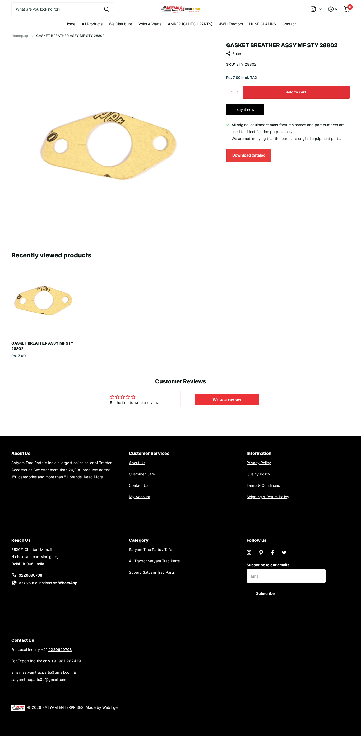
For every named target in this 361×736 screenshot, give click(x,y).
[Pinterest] (261, 552)
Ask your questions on (48, 583)
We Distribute (120, 24)
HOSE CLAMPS (262, 24)
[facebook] (272, 552)
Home (70, 24)
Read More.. (94, 477)
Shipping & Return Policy (268, 496)
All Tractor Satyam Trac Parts (154, 561)
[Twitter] (284, 552)
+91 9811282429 (66, 661)
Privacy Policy (259, 462)
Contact (289, 24)
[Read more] (316, 9)
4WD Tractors (231, 24)
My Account (139, 496)
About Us (137, 462)
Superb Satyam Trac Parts (152, 572)
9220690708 (30, 575)
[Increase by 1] (238, 87)
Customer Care (142, 474)
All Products (92, 24)
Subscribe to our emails (268, 565)
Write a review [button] (227, 399)
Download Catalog (249, 155)
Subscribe (265, 593)
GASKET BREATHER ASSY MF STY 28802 (42, 346)
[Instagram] (249, 552)
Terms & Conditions (263, 485)
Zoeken (106, 9)
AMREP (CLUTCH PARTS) (190, 24)
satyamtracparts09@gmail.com (38, 679)
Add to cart (296, 92)
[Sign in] (333, 9)
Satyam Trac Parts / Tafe (150, 549)
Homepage (20, 36)
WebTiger (110, 707)
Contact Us (138, 485)
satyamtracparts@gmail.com (47, 672)
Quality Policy (258, 474)
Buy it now (245, 109)
